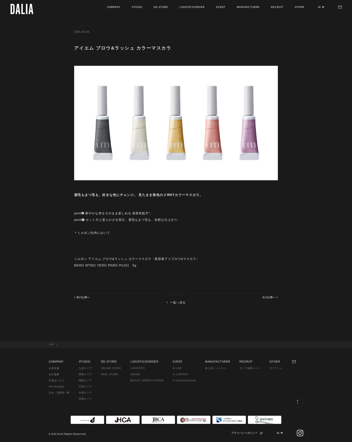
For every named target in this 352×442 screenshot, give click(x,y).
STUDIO (137, 7)
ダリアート (276, 368)
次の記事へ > (270, 297)
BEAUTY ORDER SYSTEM (147, 380)
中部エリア (85, 386)
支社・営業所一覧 (59, 392)
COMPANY (114, 7)
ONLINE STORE (111, 368)
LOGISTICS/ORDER (192, 7)
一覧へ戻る (178, 302)
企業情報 (54, 368)
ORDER (135, 374)
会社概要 (54, 374)
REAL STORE (109, 374)
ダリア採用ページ (249, 368)
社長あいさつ (56, 380)
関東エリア (85, 374)
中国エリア (85, 392)
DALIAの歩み (57, 386)
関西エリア (85, 380)
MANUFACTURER (248, 7)
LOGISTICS (137, 368)
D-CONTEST (181, 374)
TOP (51, 344)
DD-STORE (161, 7)
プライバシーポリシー (244, 432)
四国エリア (85, 398)
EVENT (220, 7)
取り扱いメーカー (215, 368)
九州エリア (85, 368)
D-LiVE (177, 368)
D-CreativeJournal (184, 380)
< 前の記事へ (82, 297)
